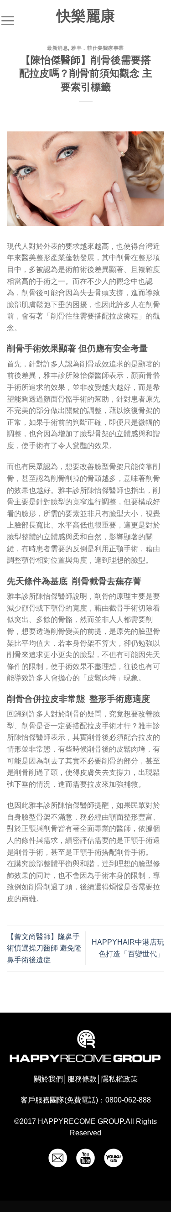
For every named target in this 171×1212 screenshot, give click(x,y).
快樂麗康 (86, 16)
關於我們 (48, 1079)
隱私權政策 (119, 1079)
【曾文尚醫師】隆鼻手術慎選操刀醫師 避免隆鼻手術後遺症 (44, 948)
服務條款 (82, 1079)
